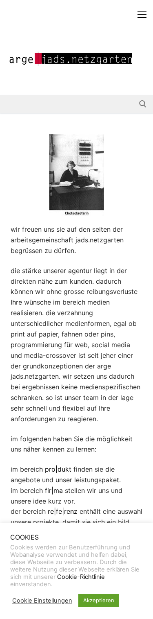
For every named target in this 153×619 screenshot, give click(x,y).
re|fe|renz (63, 511)
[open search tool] (142, 104)
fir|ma (54, 490)
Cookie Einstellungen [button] (42, 600)
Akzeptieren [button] (98, 600)
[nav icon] (141, 14)
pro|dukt (58, 469)
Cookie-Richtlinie (81, 577)
